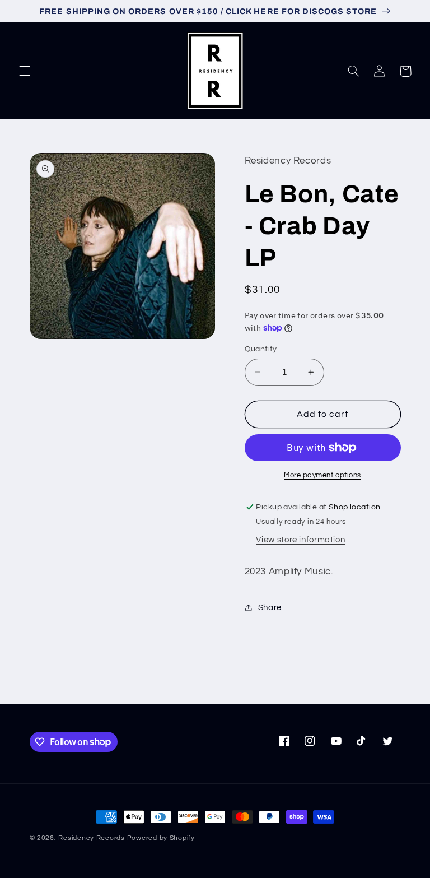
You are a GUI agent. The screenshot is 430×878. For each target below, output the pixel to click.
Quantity (261, 349)
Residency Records (91, 838)
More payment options (322, 475)
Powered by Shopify (161, 838)
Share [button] (270, 607)
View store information (300, 540)
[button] (25, 71)
